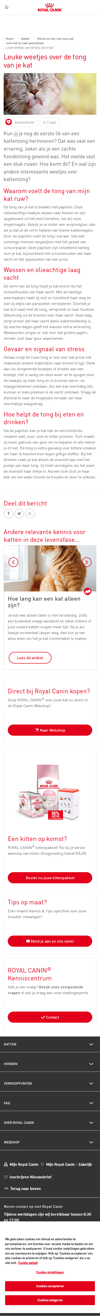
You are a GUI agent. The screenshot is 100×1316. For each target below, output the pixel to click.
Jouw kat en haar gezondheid (25, 43)
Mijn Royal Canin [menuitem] (24, 1164)
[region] (50, 1267)
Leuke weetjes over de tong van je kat (29, 47)
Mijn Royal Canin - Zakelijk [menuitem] (69, 1164)
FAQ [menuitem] (7, 1103)
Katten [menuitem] (10, 1044)
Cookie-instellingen (50, 1272)
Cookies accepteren (50, 1286)
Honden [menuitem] (10, 1063)
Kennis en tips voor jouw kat (55, 38)
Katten (25, 38)
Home (9, 38)
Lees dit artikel (30, 657)
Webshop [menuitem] (12, 1142)
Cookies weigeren (50, 1300)
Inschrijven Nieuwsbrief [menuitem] (30, 1176)
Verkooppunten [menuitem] (18, 1083)
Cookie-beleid (28, 1263)
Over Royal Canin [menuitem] (19, 1122)
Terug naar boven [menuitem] (25, 1188)
